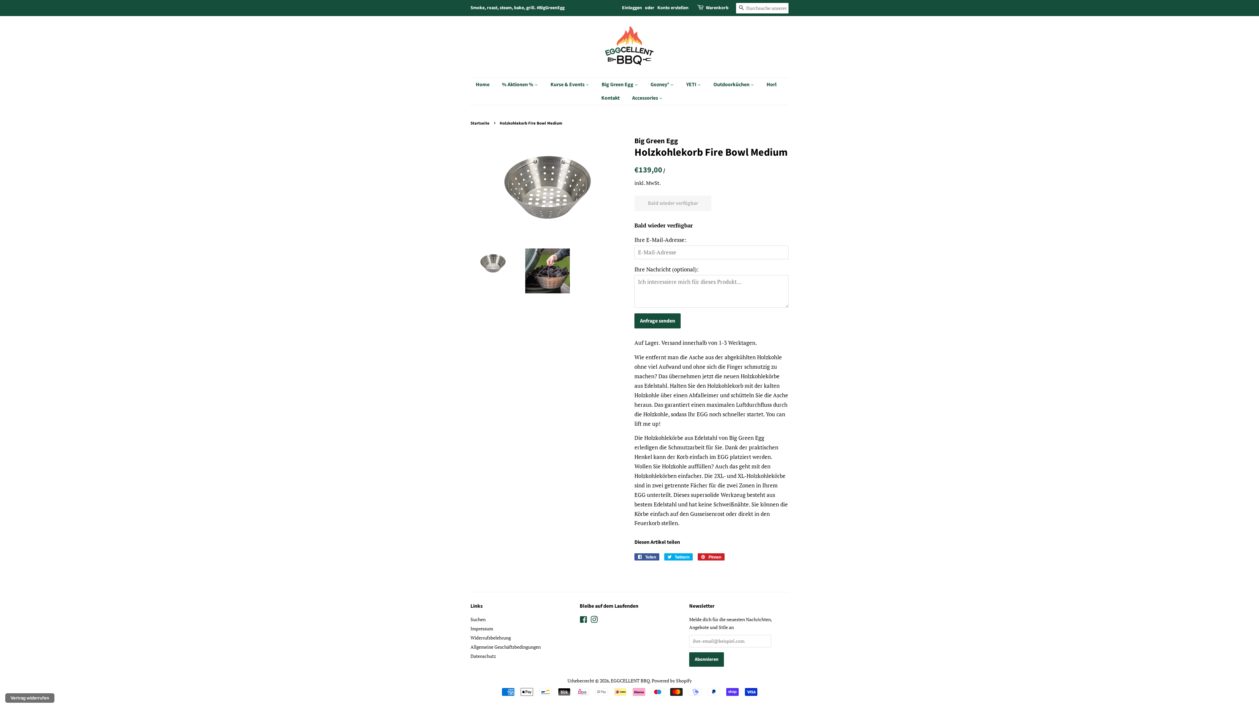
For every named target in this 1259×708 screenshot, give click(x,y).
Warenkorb (717, 8)
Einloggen (632, 8)
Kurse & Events (568, 84)
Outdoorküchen (731, 84)
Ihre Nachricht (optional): (666, 269)
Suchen (478, 619)
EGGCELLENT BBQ (630, 681)
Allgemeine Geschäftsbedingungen (505, 647)
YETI (691, 84)
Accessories (645, 98)
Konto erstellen (673, 8)
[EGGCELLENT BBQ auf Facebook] (583, 621)
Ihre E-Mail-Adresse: (660, 240)
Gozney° (660, 84)
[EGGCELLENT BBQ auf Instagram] (594, 621)
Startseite (480, 123)
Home (483, 84)
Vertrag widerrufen (29, 697)
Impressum (481, 628)
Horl (772, 84)
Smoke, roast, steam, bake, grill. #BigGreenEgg (517, 8)
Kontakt (610, 98)
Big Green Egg (618, 84)
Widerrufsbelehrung (490, 638)
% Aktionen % (518, 84)
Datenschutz (483, 656)
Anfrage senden (657, 320)
